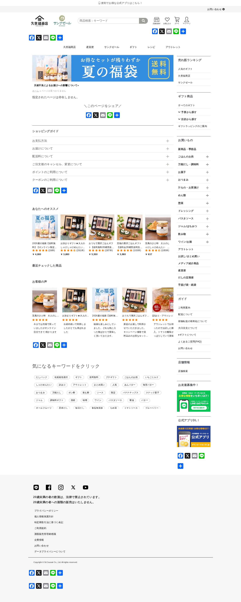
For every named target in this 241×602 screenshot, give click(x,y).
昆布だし (63, 408)
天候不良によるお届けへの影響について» (56, 85)
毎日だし (79, 408)
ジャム (39, 400)
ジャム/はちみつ (187, 226)
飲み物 (182, 234)
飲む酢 (86, 392)
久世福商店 (69, 47)
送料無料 (93, 377)
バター (144, 400)
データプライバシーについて (50, 551)
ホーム (35, 91)
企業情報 (39, 540)
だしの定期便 (186, 277)
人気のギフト (185, 69)
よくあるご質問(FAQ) (190, 341)
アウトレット (173, 47)
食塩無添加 (97, 408)
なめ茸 (113, 408)
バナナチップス (130, 392)
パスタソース (115, 400)
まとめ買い (99, 385)
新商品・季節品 (187, 149)
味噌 (85, 400)
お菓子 (182, 172)
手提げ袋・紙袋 (187, 284)
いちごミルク (152, 377)
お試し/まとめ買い (189, 256)
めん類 (182, 195)
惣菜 (180, 203)
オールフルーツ (44, 408)
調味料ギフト (57, 400)
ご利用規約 (40, 528)
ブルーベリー (152, 408)
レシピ (151, 47)
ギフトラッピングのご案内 (192, 126)
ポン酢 (72, 392)
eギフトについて (187, 334)
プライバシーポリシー (46, 510)
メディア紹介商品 (188, 263)
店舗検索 (183, 371)
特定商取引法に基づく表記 (48, 522)
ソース (100, 392)
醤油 (131, 400)
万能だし (56, 392)
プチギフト (111, 377)
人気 (114, 385)
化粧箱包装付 (61, 377)
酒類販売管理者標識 (45, 534)
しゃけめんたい (44, 385)
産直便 (90, 47)
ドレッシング (186, 210)
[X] (95, 116)
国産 (73, 400)
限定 (113, 392)
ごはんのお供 (131, 377)
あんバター (129, 385)
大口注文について (187, 328)
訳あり (62, 385)
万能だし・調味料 (188, 164)
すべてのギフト (186, 105)
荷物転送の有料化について (192, 321)
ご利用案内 (184, 307)
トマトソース (131, 408)
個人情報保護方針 (44, 516)
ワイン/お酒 (185, 241)
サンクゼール (111, 47)
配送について (185, 314)
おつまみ (40, 392)
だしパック (41, 377)
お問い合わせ (214, 9)
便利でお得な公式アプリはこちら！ (121, 3)
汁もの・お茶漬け (188, 187)
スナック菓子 (152, 392)
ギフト (133, 47)
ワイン (98, 400)
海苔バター (148, 385)
